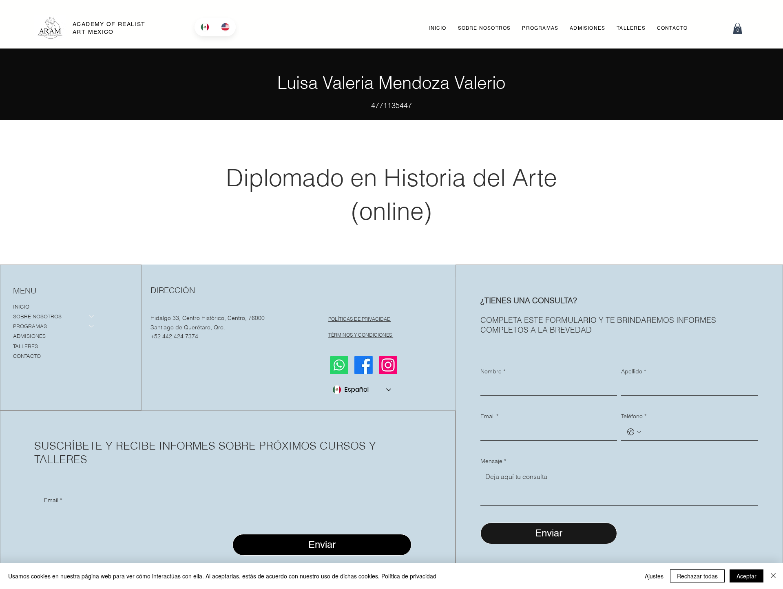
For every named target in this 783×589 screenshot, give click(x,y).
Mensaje (493, 461)
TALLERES (25, 346)
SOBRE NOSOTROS (37, 316)
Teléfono (633, 416)
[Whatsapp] (339, 365)
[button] (540, 28)
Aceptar (746, 576)
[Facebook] (363, 365)
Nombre (492, 371)
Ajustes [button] (654, 576)
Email (53, 500)
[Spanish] (205, 27)
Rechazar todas (697, 576)
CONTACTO (27, 356)
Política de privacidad (408, 576)
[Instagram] (388, 365)
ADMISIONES (29, 336)
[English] (225, 27)
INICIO (21, 306)
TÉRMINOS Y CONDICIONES (360, 335)
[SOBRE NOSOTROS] (92, 316)
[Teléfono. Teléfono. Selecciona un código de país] (634, 432)
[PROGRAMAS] (92, 326)
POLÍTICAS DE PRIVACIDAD (359, 319)
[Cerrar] (773, 575)
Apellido (633, 371)
